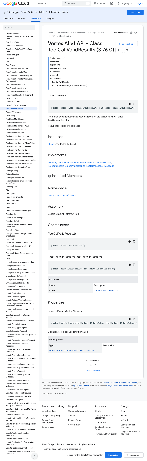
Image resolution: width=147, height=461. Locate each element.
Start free (135, 12)
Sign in (140, 3)
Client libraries (58, 12)
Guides (21, 18)
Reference (36, 18)
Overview (8, 18)
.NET (41, 12)
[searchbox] (19, 27)
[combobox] (76, 3)
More (40, 3)
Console (101, 3)
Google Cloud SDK (21, 12)
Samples (50, 18)
